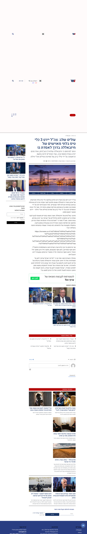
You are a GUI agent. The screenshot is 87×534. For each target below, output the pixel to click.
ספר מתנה (42, 193)
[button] (43, 34)
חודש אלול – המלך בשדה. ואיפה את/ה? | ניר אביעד (65, 461)
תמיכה (71, 193)
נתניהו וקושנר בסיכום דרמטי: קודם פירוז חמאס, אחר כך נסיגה (65, 435)
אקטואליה (67, 135)
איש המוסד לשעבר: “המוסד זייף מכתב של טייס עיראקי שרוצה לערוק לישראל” (41, 496)
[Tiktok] (13, 115)
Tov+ (52, 193)
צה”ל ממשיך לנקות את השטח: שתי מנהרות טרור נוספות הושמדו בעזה (40, 409)
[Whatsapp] (15, 115)
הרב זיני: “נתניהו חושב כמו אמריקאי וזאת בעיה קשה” (64, 326)
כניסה (30, 359)
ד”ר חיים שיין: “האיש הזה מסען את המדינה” (42, 304)
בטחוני (80, 533)
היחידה (33, 193)
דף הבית (74, 135)
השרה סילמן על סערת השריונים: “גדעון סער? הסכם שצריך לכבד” (65, 409)
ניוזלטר (61, 193)
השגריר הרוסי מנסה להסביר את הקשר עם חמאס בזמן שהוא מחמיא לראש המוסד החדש (64, 305)
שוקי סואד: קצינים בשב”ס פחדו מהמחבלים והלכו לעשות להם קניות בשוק (64, 496)
